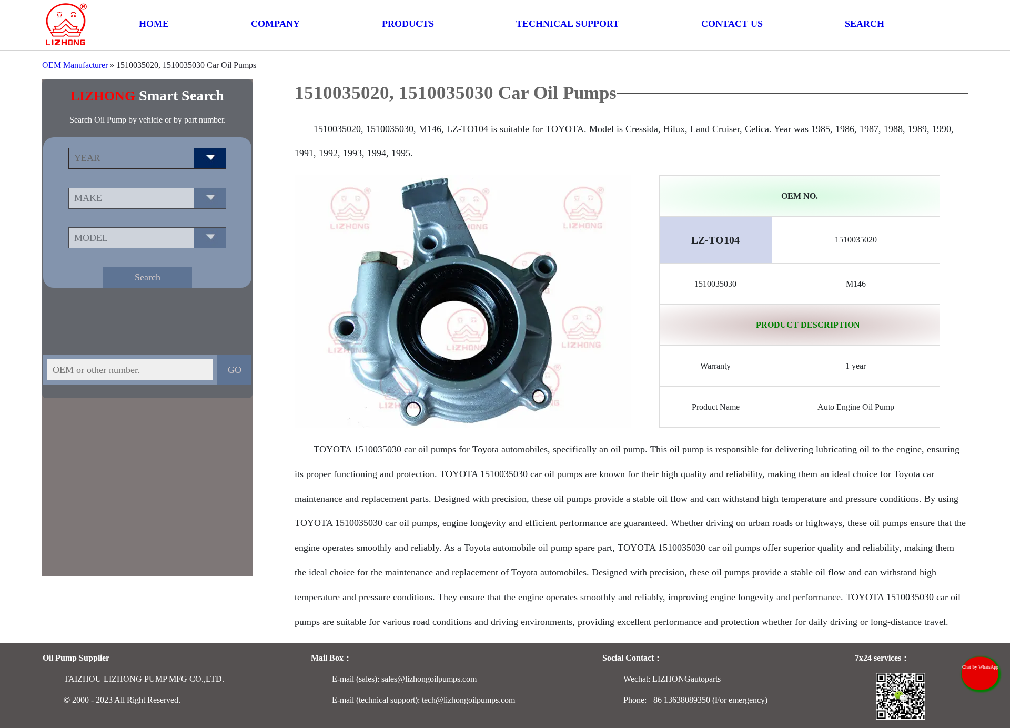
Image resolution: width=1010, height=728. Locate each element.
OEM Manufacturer (75, 64)
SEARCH (864, 23)
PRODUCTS (408, 23)
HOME (154, 23)
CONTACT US (732, 23)
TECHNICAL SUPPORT (567, 23)
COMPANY (275, 23)
